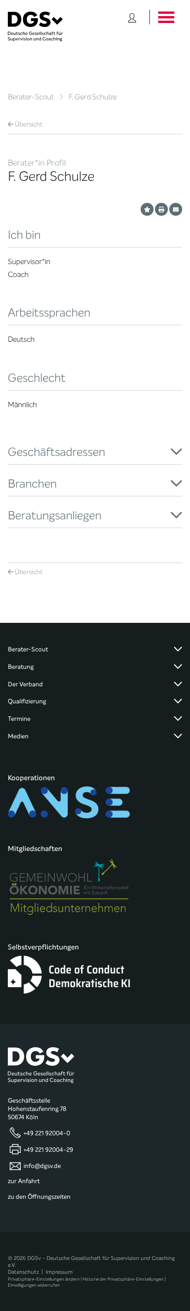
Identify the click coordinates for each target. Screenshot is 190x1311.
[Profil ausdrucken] (161, 209)
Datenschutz (23, 1272)
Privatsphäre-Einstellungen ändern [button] (44, 1279)
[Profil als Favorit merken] (147, 209)
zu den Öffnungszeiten (39, 1197)
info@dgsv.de (42, 1166)
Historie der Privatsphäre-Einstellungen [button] (123, 1279)
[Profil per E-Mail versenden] (175, 209)
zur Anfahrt (24, 1181)
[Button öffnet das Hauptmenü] (165, 17)
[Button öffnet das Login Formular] (132, 17)
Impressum (59, 1272)
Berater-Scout (31, 97)
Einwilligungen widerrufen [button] (34, 1285)
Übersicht (29, 124)
